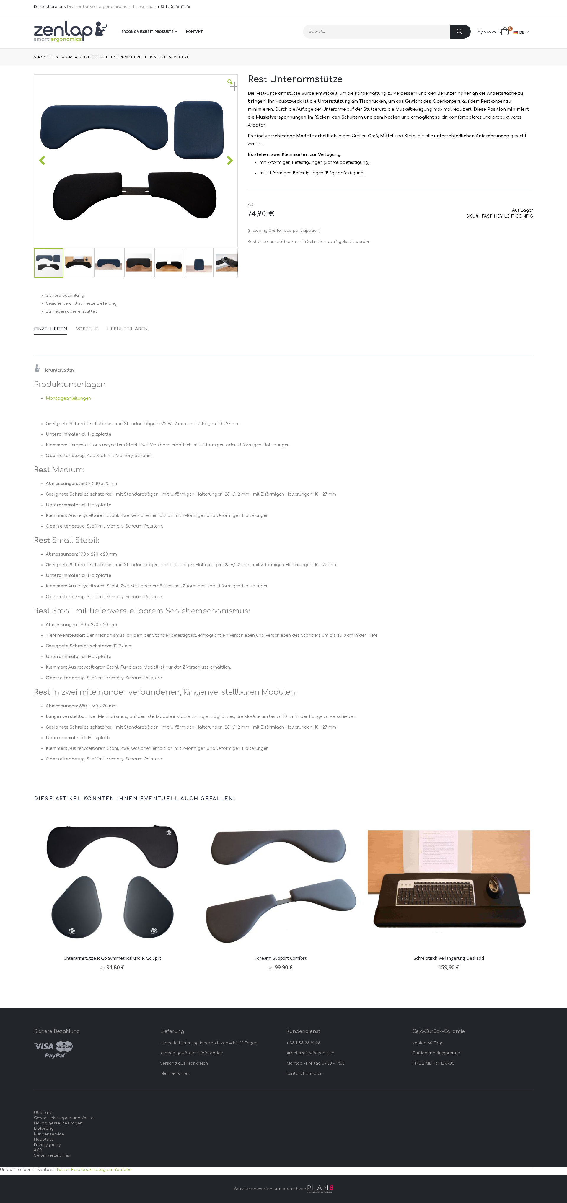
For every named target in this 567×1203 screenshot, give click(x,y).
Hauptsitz (43, 1139)
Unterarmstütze (126, 57)
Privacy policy (47, 1145)
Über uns (43, 1113)
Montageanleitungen (68, 398)
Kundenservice (49, 1134)
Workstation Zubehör (82, 57)
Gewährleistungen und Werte (64, 1118)
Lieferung (44, 1129)
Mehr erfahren (175, 1073)
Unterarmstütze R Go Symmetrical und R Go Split (112, 958)
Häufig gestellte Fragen (58, 1123)
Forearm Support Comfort (281, 958)
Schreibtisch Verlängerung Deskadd (449, 958)
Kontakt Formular (304, 1073)
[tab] (55, 328)
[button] (230, 86)
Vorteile (87, 329)
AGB (38, 1150)
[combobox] (387, 32)
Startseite (43, 57)
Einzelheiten (50, 329)
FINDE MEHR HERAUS (433, 1063)
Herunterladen (127, 329)
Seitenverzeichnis (52, 1155)
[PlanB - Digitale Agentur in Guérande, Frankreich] (320, 1189)
